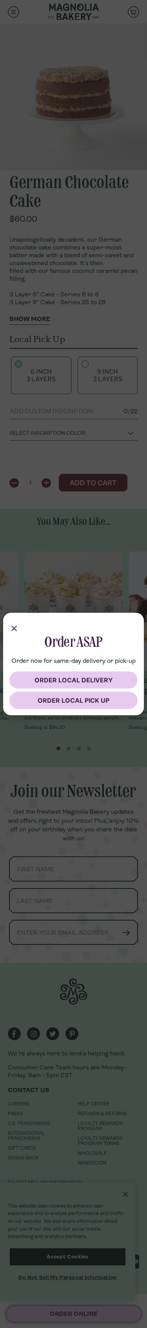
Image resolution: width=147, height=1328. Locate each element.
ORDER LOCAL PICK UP (73, 700)
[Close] (14, 627)
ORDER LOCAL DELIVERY (73, 680)
